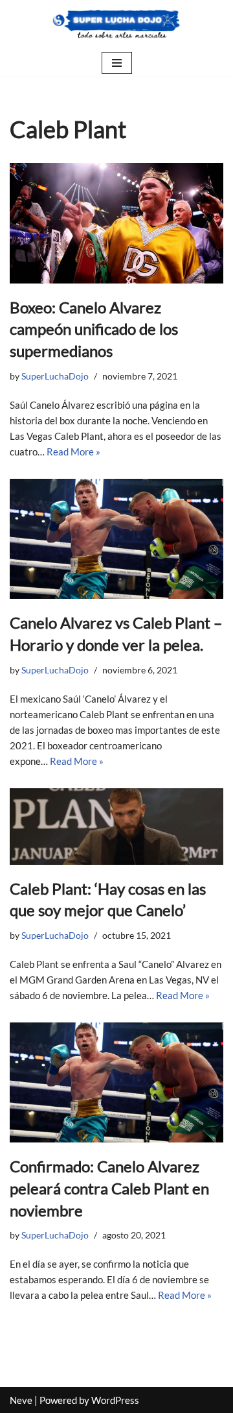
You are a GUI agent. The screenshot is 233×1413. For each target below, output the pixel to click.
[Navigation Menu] (117, 63)
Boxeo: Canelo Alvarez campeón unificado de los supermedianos (94, 329)
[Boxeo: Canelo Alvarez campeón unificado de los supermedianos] (116, 223)
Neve (21, 1400)
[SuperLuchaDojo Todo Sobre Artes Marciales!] (116, 24)
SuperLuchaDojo (55, 376)
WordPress (115, 1400)
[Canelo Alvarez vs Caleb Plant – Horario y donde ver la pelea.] (116, 539)
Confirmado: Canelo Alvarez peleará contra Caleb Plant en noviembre (109, 1188)
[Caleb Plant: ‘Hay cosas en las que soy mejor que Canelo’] (116, 826)
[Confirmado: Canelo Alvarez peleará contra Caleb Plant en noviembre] (116, 1082)
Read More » (73, 451)
